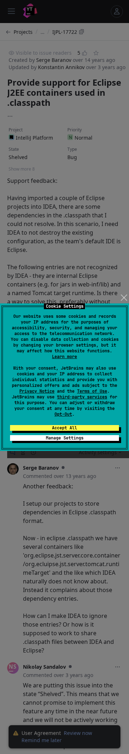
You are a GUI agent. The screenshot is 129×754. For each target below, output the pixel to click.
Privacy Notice (36, 391)
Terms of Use (92, 391)
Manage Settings (64, 438)
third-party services (82, 397)
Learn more (64, 357)
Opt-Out (63, 414)
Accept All (64, 428)
